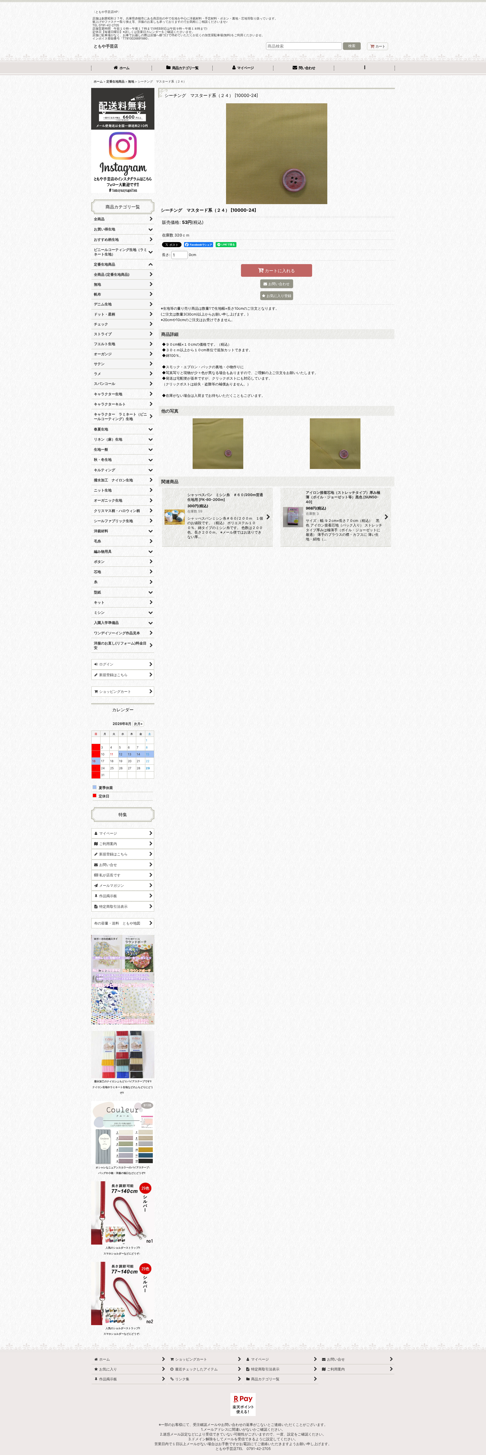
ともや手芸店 (106, 46)
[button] (364, 68)
